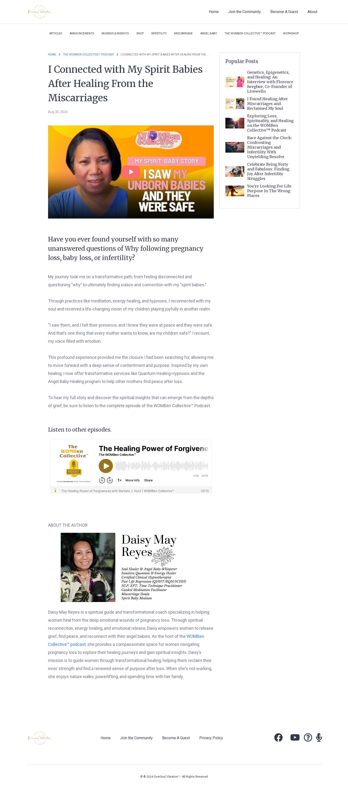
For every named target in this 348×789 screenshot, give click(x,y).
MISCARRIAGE (183, 33)
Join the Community (244, 11)
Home (214, 11)
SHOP (140, 33)
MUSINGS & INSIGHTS (115, 33)
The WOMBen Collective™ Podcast (250, 33)
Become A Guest (284, 11)
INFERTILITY (159, 33)
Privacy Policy (211, 738)
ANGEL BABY (208, 33)
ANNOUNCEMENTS (82, 33)
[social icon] (278, 739)
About (312, 11)
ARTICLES (55, 33)
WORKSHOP (291, 33)
